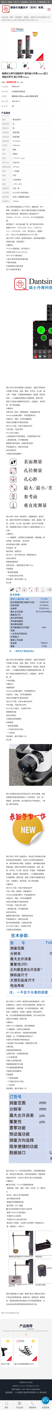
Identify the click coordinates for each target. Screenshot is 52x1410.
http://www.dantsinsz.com (10, 1313)
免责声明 (26, 1392)
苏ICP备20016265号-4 (32, 1386)
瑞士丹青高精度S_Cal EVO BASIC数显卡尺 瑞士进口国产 (23, 1364)
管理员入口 (35, 1392)
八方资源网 (19, 1392)
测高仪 (26, 17)
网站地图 (43, 1392)
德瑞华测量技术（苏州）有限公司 (22, 1389)
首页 (11, 17)
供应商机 (18, 17)
